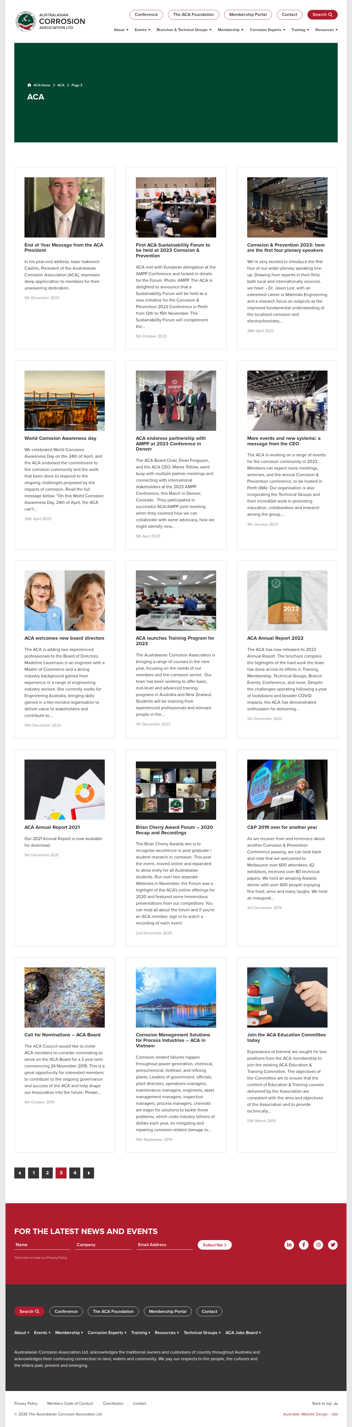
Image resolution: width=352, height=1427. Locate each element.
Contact (289, 14)
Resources (324, 29)
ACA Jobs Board (242, 1332)
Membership (229, 29)
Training (298, 29)
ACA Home (41, 84)
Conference (146, 14)
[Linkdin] (289, 1245)
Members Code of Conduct (70, 1403)
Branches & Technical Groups (182, 29)
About (119, 29)
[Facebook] (304, 1245)
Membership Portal (248, 14)
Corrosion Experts (265, 29)
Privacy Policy (56, 1257)
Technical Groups (201, 1332)
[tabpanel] (176, 92)
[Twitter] (333, 1245)
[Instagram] (318, 1245)
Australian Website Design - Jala (310, 1414)
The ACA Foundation (193, 14)
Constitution (113, 1403)
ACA (60, 84)
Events (141, 29)
